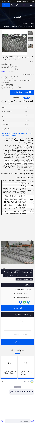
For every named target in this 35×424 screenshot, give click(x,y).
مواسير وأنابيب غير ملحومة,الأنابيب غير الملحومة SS (18, 275)
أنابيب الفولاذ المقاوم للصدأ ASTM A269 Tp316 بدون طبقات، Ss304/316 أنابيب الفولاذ (10, 373)
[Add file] (32, 421)
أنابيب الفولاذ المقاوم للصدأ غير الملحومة (23, 26)
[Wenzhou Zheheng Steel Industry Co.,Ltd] (26, 5)
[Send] (2, 421)
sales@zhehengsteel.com (26, 1)
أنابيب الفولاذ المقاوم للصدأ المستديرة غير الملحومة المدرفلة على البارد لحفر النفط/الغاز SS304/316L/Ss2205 (26, 373)
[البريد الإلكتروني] (20, 302)
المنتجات (25, 23)
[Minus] (2, 381)
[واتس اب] (24, 302)
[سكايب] (29, 302)
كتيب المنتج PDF (5, 71)
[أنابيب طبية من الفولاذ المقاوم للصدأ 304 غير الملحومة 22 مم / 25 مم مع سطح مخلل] (14, 42)
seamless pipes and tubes (24, 279)
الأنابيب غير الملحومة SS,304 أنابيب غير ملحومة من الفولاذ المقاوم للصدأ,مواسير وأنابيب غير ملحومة (18, 271)
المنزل (32, 23)
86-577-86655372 (8, 1)
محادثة (6, 4)
